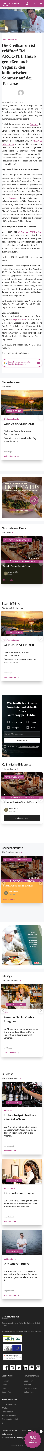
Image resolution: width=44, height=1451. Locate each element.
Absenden (22, 740)
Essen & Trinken (14, 411)
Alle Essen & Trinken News (13, 608)
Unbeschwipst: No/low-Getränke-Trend (20, 1117)
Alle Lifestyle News (10, 980)
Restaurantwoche (9, 1415)
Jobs (33, 727)
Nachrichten (17, 722)
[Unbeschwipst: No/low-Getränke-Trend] (22, 1094)
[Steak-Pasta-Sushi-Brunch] (21, 548)
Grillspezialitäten (18, 319)
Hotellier (27, 1384)
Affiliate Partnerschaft (7, 1410)
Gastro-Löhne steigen (19, 1193)
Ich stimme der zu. (23, 747)
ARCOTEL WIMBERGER (30, 231)
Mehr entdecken (9, 769)
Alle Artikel (6, 387)
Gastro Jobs (6, 1392)
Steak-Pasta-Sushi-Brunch (18, 566)
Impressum (22, 1430)
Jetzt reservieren (22, 818)
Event (6, 1013)
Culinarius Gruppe (9, 1404)
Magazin (5, 1381)
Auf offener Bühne (17, 1264)
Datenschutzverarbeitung (28, 747)
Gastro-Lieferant (31, 1388)
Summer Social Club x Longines (19, 1019)
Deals (33, 722)
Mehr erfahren (10, 456)
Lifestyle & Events (16, 1005)
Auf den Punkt (15, 1251)
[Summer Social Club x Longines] (22, 996)
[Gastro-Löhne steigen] (22, 1172)
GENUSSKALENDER (19, 423)
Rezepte (15, 727)
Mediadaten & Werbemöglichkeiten (16, 1437)
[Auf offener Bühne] (22, 1242)
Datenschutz (7, 1434)
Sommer (34, 124)
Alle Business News (10, 1078)
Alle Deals (6, 532)
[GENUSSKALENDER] (22, 402)
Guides (4, 1384)
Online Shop (28, 1392)
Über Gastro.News (9, 1430)
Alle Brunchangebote (11, 852)
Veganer (12, 198)
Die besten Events (11, 419)
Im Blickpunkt (14, 1103)
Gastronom (28, 1381)
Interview (8, 1111)
